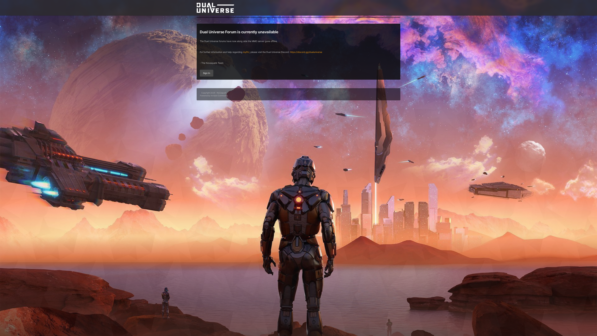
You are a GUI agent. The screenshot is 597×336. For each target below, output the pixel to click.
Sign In (206, 73)
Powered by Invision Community (214, 95)
